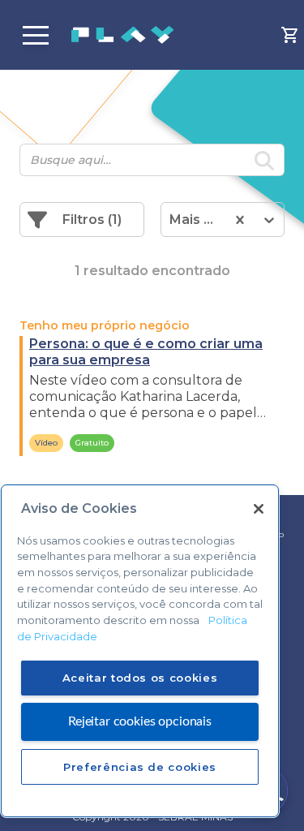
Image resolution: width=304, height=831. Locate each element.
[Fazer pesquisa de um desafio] (264, 163)
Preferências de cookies (139, 766)
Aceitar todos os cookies (140, 677)
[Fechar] (258, 509)
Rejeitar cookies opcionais (140, 721)
